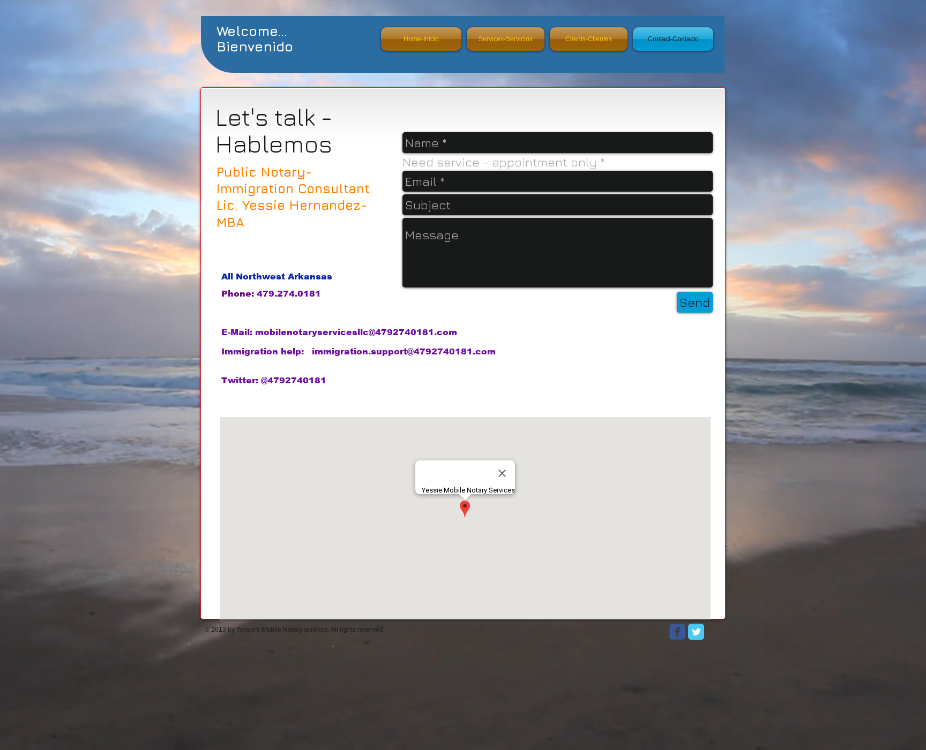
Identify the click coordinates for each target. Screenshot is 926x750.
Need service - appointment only (499, 162)
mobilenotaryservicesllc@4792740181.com (356, 332)
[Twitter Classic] (696, 632)
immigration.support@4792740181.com (404, 351)
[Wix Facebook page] (677, 632)
